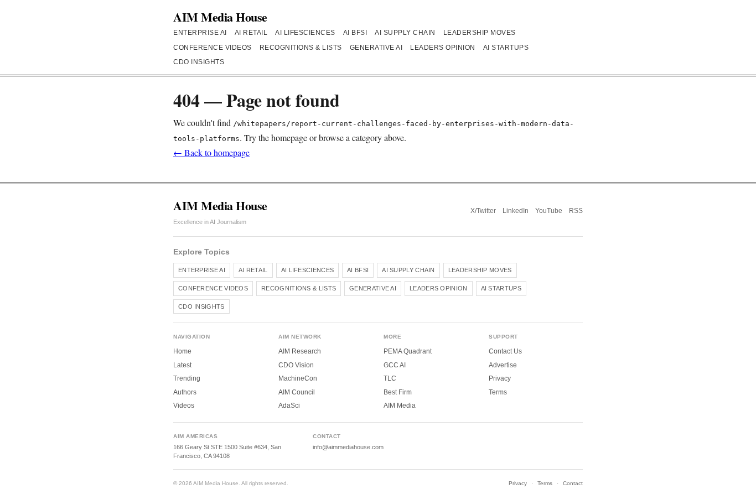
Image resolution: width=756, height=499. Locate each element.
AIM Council (296, 392)
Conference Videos (212, 47)
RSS (576, 211)
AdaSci (289, 405)
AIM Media (400, 405)
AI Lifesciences (305, 33)
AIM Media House (220, 17)
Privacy (500, 378)
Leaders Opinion (442, 47)
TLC (390, 378)
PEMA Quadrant (408, 351)
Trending (186, 378)
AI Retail (251, 33)
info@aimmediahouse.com (348, 447)
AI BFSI (355, 33)
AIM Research (299, 351)
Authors (184, 392)
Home (182, 351)
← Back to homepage (211, 152)
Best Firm (398, 392)
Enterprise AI (200, 33)
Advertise (503, 365)
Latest (182, 365)
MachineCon (297, 378)
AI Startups (506, 47)
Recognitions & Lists (301, 47)
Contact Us (505, 351)
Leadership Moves (479, 33)
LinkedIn (516, 211)
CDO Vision (296, 365)
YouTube (548, 211)
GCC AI (395, 365)
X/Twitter (483, 211)
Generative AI (376, 47)
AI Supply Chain (405, 33)
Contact (573, 483)
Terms (498, 392)
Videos (183, 405)
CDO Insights (198, 62)
